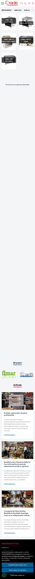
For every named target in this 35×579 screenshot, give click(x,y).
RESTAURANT (6, 10)
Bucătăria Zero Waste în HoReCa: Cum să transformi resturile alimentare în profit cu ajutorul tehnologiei (17, 464)
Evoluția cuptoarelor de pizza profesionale (15, 414)
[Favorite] (29, 3)
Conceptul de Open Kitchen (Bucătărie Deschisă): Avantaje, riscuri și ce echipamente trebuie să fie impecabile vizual (16, 513)
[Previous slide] (4, 374)
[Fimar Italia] (8, 378)
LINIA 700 (17, 10)
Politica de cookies (18, 556)
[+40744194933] (25, 3)
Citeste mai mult (9, 435)
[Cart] (33, 3)
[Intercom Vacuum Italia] (26, 378)
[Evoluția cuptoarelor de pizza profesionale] (17, 401)
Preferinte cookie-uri (17, 575)
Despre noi (5, 547)
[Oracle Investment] (12, 3)
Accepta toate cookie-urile (18, 565)
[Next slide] (30, 374)
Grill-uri (27, 10)
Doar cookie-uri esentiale (17, 570)
